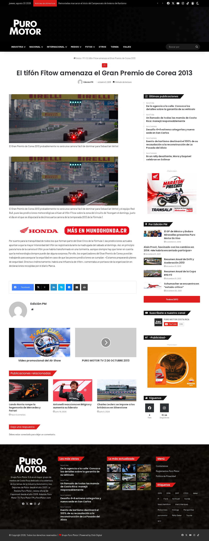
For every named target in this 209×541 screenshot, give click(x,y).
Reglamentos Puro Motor (167, 471)
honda (187, 498)
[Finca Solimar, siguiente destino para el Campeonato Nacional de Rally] (144, 486)
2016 (168, 493)
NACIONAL (34, 46)
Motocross (162, 510)
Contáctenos (162, 466)
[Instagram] (35, 504)
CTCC (186, 493)
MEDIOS (75, 46)
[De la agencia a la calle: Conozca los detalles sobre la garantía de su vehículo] (114, 468)
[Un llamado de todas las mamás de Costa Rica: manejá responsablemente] (129, 468)
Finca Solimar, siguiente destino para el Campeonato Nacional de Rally (91, 3)
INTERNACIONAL (55, 46)
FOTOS (88, 46)
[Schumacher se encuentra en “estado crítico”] (153, 285)
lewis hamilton (164, 504)
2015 (160, 493)
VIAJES (127, 46)
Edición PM (88, 82)
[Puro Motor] (25, 27)
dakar (195, 493)
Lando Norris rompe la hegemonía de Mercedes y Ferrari (24, 407)
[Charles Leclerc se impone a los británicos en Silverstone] (116, 390)
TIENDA (115, 46)
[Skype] (61, 287)
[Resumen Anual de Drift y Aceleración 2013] (153, 261)
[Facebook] (23, 504)
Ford (166, 498)
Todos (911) (172, 299)
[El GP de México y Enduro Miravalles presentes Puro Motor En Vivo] (153, 233)
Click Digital (96, 535)
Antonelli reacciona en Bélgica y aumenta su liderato (72, 406)
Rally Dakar (177, 515)
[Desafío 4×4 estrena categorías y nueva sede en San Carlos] (144, 468)
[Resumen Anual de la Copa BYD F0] (153, 273)
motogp (175, 510)
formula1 (176, 498)
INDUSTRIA (17, 46)
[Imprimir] (84, 287)
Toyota (189, 515)
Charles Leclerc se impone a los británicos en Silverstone (116, 406)
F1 (84, 58)
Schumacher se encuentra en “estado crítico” (181, 285)
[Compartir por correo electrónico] (76, 287)
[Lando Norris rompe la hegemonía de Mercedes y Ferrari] (28, 390)
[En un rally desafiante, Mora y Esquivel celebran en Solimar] (144, 477)
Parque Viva (189, 510)
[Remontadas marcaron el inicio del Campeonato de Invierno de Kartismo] (129, 486)
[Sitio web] (32, 309)
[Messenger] (69, 287)
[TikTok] (39, 504)
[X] (27, 504)
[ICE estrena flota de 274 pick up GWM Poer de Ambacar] (129, 477)
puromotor (163, 515)
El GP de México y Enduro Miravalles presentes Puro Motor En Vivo (179, 235)
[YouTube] (31, 504)
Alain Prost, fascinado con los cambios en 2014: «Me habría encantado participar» (169, 248)
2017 (177, 493)
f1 (158, 498)
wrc (159, 521)
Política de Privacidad (166, 476)
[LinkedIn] (53, 287)
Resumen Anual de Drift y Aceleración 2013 (179, 261)
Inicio (78, 58)
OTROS (102, 46)
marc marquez (181, 504)
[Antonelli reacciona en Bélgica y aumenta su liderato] (72, 390)
